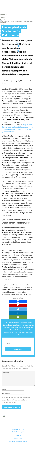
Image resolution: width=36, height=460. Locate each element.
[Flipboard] (18, 305)
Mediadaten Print (18, 429)
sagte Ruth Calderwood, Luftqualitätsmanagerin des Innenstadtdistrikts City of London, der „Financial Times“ (17, 128)
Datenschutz (18, 438)
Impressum (18, 435)
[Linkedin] (18, 313)
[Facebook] (18, 301)
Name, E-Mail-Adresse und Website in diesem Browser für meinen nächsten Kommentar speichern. (16, 399)
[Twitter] (18, 309)
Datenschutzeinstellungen (18, 441)
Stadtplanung (8, 81)
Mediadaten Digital (18, 432)
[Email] (18, 317)
